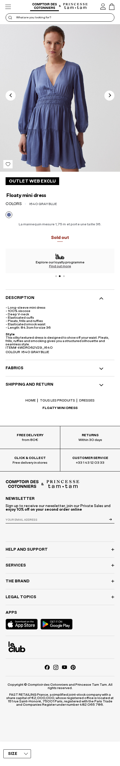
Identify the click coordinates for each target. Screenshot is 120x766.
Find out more (60, 266)
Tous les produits (57, 400)
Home (30, 400)
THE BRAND (18, 581)
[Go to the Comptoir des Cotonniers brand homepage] (44, 7)
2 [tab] (60, 276)
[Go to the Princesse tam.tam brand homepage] (75, 6)
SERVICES (16, 565)
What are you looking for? (33, 17)
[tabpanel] (60, 261)
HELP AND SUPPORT (27, 550)
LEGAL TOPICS (21, 597)
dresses (87, 400)
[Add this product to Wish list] (8, 164)
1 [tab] (56, 276)
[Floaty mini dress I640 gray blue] (60, 98)
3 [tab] (64, 276)
